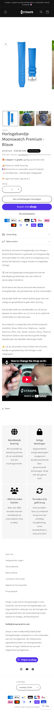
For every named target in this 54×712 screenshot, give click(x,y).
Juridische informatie (15, 579)
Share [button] (7, 408)
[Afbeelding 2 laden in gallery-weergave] (27, 118)
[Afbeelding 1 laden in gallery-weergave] (10, 118)
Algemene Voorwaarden (16, 585)
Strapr (22, 707)
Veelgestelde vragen (15, 560)
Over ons (9, 554)
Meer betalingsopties (27, 213)
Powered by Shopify (32, 707)
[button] (5, 12)
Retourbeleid (11, 572)
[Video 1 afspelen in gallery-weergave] (43, 118)
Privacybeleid (11, 591)
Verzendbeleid (12, 566)
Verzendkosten (23, 154)
